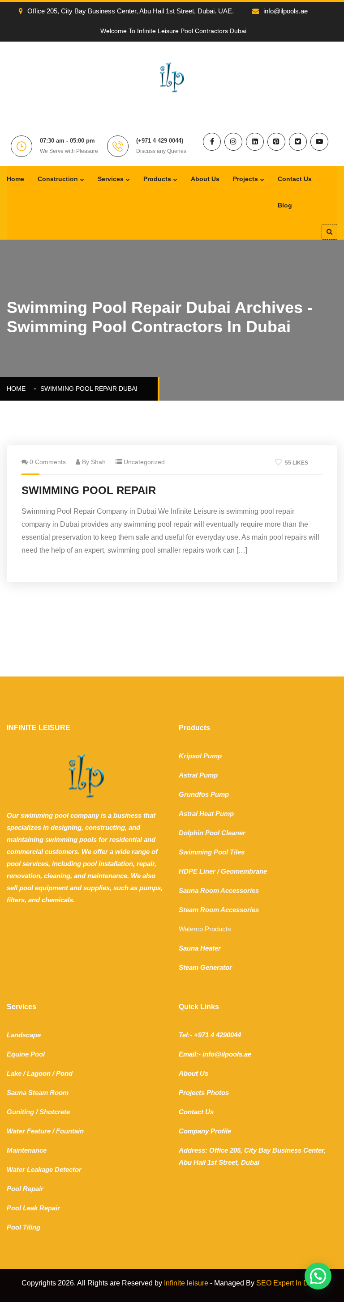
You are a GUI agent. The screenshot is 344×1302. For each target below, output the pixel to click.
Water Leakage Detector (44, 1169)
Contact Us (295, 178)
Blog (285, 205)
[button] (318, 1276)
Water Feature (29, 1131)
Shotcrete (54, 1112)
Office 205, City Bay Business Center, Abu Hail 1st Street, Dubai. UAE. (130, 11)
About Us (205, 178)
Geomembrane (244, 871)
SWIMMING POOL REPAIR (89, 490)
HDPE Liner (197, 871)
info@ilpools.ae (285, 11)
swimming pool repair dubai (89, 388)
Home (15, 178)
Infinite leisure (186, 1283)
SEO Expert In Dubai (289, 1283)
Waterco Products (205, 929)
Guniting (20, 1112)
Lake (14, 1073)
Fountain (70, 1131)
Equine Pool (26, 1054)
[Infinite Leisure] (172, 76)
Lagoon (39, 1073)
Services (111, 178)
